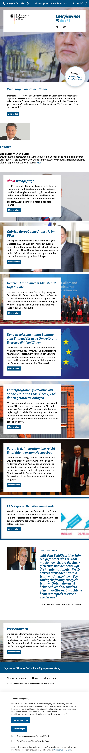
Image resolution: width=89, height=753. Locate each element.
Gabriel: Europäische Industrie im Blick (31, 233)
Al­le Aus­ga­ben (42, 3)
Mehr (39, 162)
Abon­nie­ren (56, 3)
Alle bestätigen (19, 728)
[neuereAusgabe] (27, 3)
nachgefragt (20, 181)
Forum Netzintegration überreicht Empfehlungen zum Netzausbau (31, 450)
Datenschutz (24, 668)
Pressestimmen (17, 628)
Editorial (6, 147)
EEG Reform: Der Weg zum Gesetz (31, 506)
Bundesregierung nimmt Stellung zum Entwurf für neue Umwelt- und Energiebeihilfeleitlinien (32, 338)
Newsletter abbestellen (44, 678)
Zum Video (13, 113)
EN (65, 3)
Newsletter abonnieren (18, 678)
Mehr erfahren (14, 210)
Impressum (9, 668)
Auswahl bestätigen (21, 720)
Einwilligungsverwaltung (46, 668)
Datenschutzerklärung (62, 749)
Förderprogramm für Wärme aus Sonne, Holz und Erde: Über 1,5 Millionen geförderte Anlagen (32, 394)
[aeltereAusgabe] (3, 3)
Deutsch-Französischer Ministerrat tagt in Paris (31, 285)
